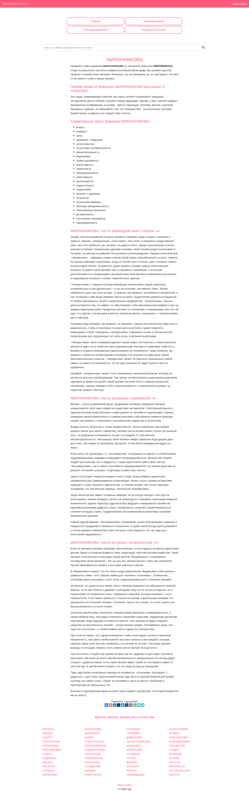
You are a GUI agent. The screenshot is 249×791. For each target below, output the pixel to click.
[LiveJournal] (126, 705)
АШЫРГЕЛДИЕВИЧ (138, 741)
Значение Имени (153, 21)
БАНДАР (174, 749)
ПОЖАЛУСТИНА (95, 741)
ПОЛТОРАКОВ (51, 741)
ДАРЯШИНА (92, 733)
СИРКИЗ (47, 733)
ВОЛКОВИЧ (134, 745)
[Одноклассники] (110, 705)
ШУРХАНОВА (93, 754)
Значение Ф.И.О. (15, 3)
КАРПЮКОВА (50, 745)
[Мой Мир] (114, 705)
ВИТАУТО (48, 729)
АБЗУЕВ (47, 762)
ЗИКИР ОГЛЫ (93, 774)
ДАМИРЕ (132, 762)
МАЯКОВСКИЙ (136, 774)
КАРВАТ (89, 737)
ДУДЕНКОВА (134, 737)
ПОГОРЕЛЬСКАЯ (179, 770)
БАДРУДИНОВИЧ (179, 741)
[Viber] (130, 705)
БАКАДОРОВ (177, 745)
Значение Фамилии (95, 29)
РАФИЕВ (174, 733)
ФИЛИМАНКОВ (94, 758)
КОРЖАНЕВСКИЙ (95, 745)
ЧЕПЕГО (47, 737)
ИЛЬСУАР (175, 762)
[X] (118, 705)
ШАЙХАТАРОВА (178, 729)
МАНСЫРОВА (93, 729)
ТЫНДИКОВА (93, 766)
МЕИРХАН (48, 766)
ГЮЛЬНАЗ (48, 770)
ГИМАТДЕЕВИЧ (51, 749)
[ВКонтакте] (106, 705)
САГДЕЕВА (133, 754)
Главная (95, 21)
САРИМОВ (133, 729)
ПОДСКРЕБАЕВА (95, 749)
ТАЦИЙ (131, 758)
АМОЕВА (90, 770)
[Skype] (138, 705)
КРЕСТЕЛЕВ (134, 749)
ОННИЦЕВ (175, 754)
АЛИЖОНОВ (92, 762)
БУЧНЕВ (174, 758)
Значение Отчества (153, 29)
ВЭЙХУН (174, 774)
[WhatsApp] (134, 705)
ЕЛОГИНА (133, 766)
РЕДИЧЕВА (49, 758)
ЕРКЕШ (46, 754)
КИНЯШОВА (49, 774)
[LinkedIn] (122, 705)
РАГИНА (132, 770)
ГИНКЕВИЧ (133, 733)
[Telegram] (142, 705)
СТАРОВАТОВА (178, 737)
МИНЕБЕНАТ (177, 766)
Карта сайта (239, 4)
